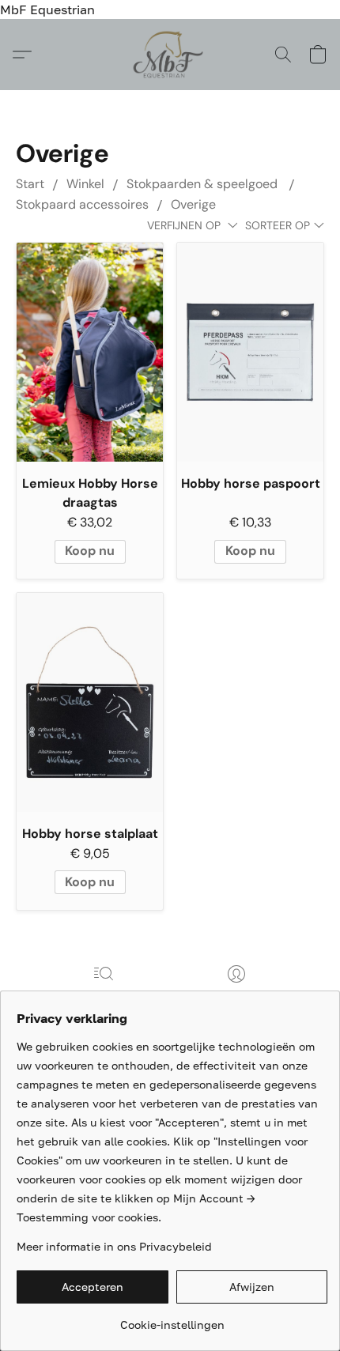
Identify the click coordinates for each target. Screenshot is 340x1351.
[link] (172, 1319)
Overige (193, 204)
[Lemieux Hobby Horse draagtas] (90, 352)
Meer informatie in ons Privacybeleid (114, 1246)
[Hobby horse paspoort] (250, 352)
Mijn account (236, 996)
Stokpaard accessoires (82, 204)
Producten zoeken (103, 996)
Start (30, 183)
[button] (170, 54)
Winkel (85, 183)
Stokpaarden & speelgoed (204, 183)
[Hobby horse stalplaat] (90, 702)
